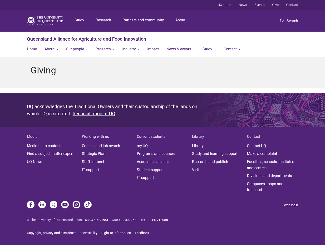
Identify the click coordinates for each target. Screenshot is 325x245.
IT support (90, 170)
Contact (292, 5)
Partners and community (143, 20)
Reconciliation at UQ (94, 113)
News (243, 5)
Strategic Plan (93, 153)
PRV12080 (160, 220)
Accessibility (88, 233)
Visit (195, 170)
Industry (129, 49)
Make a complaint (262, 153)
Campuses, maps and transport (265, 187)
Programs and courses (156, 153)
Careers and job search (101, 146)
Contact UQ (256, 146)
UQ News (34, 161)
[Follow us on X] (53, 205)
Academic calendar (153, 161)
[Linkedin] (42, 205)
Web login (291, 205)
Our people (75, 49)
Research (103, 20)
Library (198, 146)
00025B (131, 220)
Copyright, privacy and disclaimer (51, 233)
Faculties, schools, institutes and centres (270, 164)
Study (79, 20)
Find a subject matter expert (50, 153)
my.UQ (142, 146)
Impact (153, 49)
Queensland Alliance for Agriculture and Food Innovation (86, 39)
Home (32, 49)
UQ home (224, 5)
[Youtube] (65, 205)
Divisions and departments (269, 175)
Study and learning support (214, 153)
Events (260, 5)
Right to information (116, 233)
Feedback (142, 233)
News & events (179, 49)
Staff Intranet (93, 161)
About (180, 20)
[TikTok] (88, 205)
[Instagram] (76, 205)
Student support (150, 170)
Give (275, 5)
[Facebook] (30, 205)
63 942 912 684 (96, 220)
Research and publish (210, 161)
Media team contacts (44, 146)
